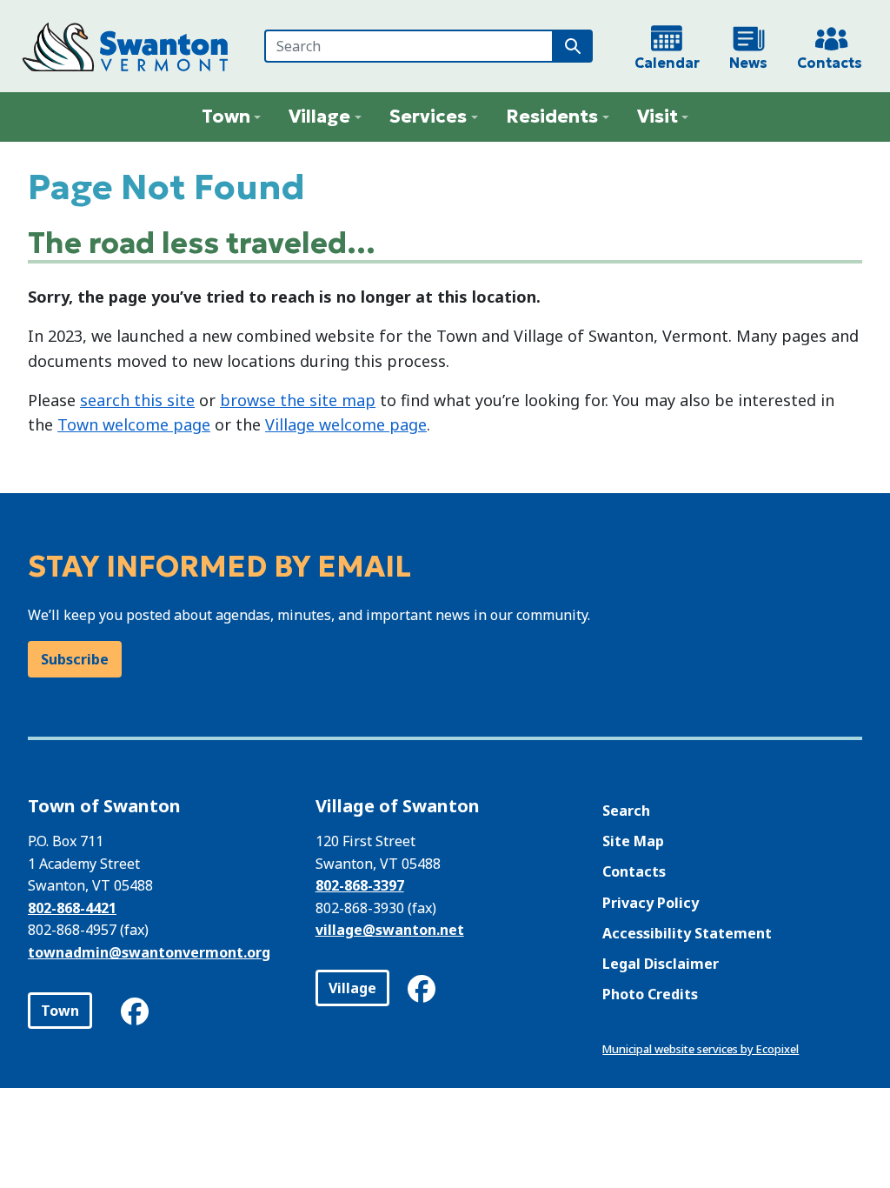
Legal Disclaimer (660, 963)
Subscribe (75, 659)
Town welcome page (133, 424)
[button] (232, 117)
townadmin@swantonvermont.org (149, 952)
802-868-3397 (359, 885)
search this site (137, 400)
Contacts (634, 871)
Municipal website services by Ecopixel (700, 1049)
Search (626, 810)
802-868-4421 (72, 908)
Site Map (633, 841)
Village (352, 988)
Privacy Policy (650, 902)
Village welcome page (346, 424)
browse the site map (297, 400)
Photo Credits (650, 994)
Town (60, 1010)
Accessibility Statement (687, 933)
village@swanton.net (389, 929)
